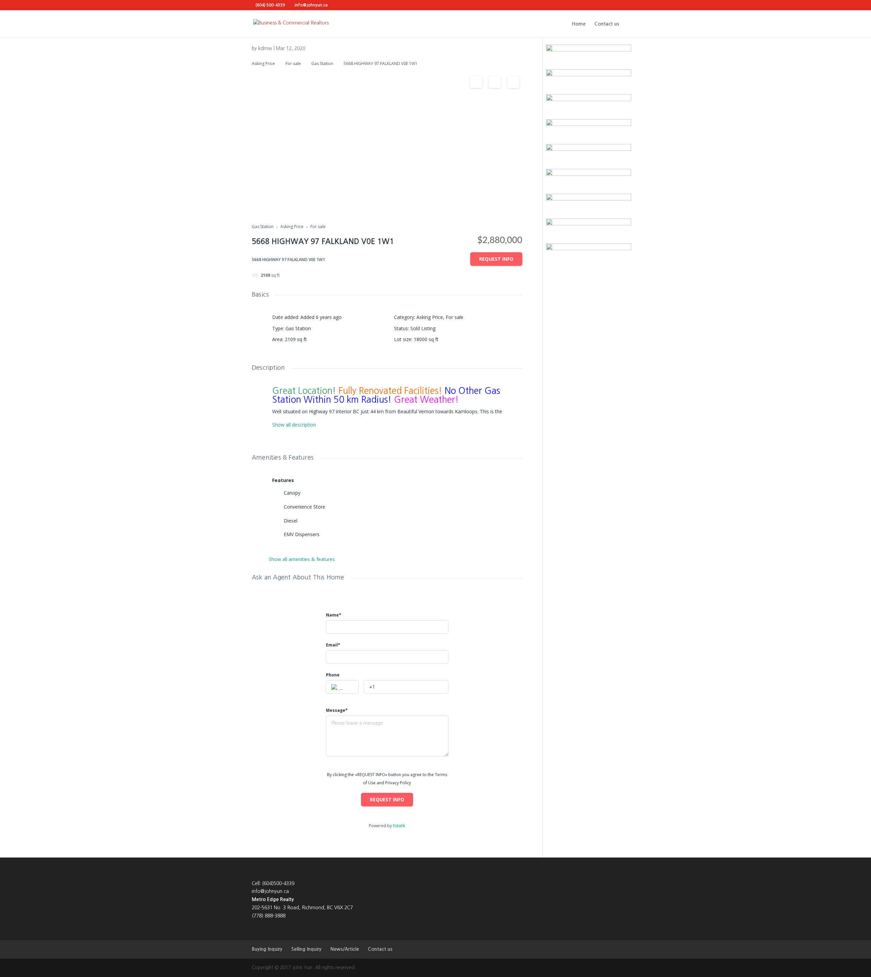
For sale (293, 63)
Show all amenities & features (302, 559)
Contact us (606, 23)
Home (579, 23)
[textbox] (342, 687)
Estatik (399, 826)
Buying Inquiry (267, 949)
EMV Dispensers (301, 534)
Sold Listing (423, 328)
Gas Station (322, 63)
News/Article (344, 949)
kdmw (265, 48)
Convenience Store (304, 506)
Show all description (294, 425)
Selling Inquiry (306, 949)
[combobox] (342, 687)
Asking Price (263, 63)
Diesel (290, 520)
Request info (496, 259)
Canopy (292, 493)
